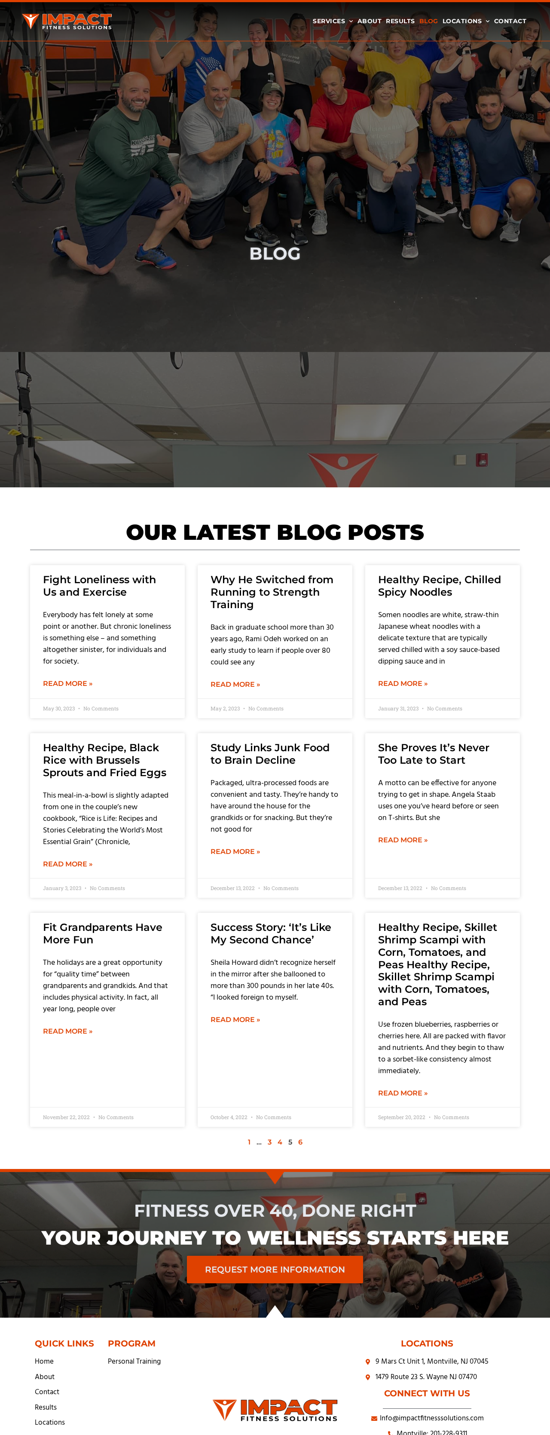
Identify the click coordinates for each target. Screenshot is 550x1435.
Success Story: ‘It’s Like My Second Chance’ (271, 933)
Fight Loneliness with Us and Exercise (99, 585)
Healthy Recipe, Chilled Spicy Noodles (439, 585)
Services (329, 21)
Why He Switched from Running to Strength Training (272, 592)
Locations (462, 21)
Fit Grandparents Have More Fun (102, 933)
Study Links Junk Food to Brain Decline (270, 753)
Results (400, 21)
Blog (428, 21)
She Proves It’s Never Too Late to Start (433, 753)
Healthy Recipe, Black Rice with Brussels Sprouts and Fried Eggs (104, 760)
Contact (510, 21)
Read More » (68, 683)
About (370, 21)
